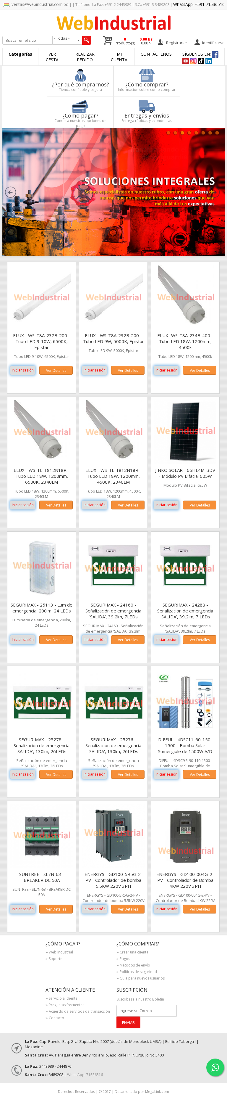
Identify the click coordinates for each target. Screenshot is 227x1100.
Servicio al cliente (61, 999)
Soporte (54, 959)
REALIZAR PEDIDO (85, 56)
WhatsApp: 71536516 (85, 1074)
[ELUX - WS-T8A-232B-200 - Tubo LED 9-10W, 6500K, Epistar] (42, 327)
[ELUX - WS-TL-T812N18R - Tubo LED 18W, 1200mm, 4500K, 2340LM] (114, 462)
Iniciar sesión (23, 370)
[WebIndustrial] (113, 28)
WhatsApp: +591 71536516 (199, 4)
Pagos (123, 959)
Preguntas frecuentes (65, 1005)
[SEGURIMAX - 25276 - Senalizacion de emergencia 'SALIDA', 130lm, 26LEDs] (114, 731)
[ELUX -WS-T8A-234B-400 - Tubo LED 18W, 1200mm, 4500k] (186, 327)
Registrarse (176, 42)
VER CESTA (52, 56)
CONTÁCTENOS (156, 54)
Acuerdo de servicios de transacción (78, 1012)
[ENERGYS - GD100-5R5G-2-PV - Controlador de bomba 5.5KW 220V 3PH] (114, 866)
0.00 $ (146, 41)
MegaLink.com (157, 1091)
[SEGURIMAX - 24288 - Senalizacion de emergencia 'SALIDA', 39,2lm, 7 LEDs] (186, 596)
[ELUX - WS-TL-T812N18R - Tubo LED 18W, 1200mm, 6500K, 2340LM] (42, 462)
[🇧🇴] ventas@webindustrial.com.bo (36, 4)
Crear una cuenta (132, 953)
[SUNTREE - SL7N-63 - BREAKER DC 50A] (42, 866)
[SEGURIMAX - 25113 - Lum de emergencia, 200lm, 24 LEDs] (42, 596)
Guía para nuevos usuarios (140, 979)
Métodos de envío (133, 966)
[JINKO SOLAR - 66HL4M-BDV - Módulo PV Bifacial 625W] (186, 462)
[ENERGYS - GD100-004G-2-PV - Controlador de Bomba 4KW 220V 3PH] (186, 866)
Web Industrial (59, 953)
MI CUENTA (119, 56)
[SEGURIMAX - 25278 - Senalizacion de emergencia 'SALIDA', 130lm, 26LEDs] (42, 731)
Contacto (55, 1018)
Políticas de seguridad (136, 972)
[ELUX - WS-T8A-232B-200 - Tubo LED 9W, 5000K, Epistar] (114, 327)
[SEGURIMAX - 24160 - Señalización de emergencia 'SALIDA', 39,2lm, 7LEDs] (114, 596)
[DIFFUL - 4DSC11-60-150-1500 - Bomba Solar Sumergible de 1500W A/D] (186, 731)
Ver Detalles (56, 370)
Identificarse (213, 42)
